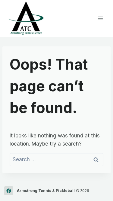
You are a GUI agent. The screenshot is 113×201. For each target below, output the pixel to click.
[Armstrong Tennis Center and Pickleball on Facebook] (8, 190)
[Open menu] (100, 18)
